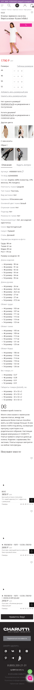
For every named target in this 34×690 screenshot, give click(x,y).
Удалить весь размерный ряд (13, 96)
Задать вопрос (23, 164)
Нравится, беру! (17, 616)
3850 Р (7, 494)
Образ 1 (4, 145)
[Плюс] (21, 71)
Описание (7, 164)
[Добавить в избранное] (32, 12)
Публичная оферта (17, 684)
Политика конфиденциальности (17, 680)
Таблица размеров (25, 66)
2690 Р (7, 547)
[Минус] (14, 71)
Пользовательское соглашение (17, 677)
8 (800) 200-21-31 (17, 665)
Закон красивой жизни (9, 552)
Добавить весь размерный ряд (14, 92)
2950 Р (7, 600)
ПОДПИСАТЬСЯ (7, 104)
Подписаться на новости (17, 638)
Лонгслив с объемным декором (12, 603)
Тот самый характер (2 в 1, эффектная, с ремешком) (14, 500)
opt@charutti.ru (17, 670)
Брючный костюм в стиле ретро (12, 497)
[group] (17, 1)
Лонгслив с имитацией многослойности (14, 550)
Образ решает (6, 606)
